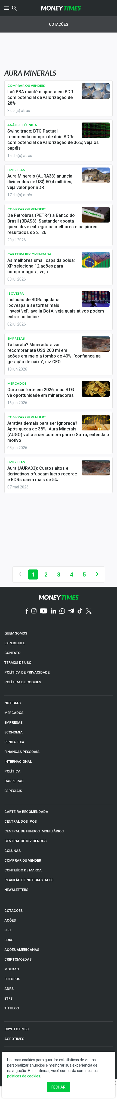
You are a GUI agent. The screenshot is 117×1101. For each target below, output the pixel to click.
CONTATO (12, 653)
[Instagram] (34, 611)
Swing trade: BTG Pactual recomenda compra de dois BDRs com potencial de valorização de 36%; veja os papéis (53, 139)
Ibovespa (15, 293)
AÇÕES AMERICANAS (21, 950)
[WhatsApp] (62, 611)
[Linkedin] (53, 611)
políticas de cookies (23, 1076)
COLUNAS (12, 851)
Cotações (58, 24)
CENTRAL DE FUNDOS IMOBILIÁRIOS (34, 831)
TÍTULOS (11, 1008)
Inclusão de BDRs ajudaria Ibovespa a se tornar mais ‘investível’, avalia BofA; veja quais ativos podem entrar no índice (55, 308)
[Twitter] (88, 611)
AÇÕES (10, 920)
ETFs (8, 998)
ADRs (9, 989)
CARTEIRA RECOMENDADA (26, 812)
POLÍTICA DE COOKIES (22, 682)
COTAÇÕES (13, 911)
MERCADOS (13, 713)
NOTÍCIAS (12, 703)
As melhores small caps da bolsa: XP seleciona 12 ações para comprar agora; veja (41, 266)
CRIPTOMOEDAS (18, 959)
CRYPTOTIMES (16, 1029)
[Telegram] (71, 611)
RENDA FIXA (14, 742)
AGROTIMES (14, 1039)
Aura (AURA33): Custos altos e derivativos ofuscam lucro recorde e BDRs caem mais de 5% (42, 474)
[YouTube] (44, 611)
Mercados (16, 383)
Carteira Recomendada (29, 254)
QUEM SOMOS (15, 633)
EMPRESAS (13, 722)
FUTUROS (12, 979)
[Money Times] (60, 8)
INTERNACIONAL (18, 761)
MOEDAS (11, 969)
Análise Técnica (22, 125)
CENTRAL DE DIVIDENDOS (25, 841)
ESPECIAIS (13, 791)
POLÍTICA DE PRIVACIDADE (27, 672)
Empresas (16, 170)
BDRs (8, 940)
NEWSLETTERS (16, 890)
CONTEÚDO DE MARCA (23, 870)
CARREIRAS (13, 781)
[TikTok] (80, 611)
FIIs (7, 930)
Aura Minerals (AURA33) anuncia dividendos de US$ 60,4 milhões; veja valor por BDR (39, 181)
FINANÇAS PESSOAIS (21, 752)
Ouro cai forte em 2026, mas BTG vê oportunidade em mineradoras (40, 392)
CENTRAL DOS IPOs (20, 821)
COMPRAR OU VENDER (22, 860)
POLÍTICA (12, 771)
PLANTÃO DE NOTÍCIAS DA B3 (28, 880)
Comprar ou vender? (26, 85)
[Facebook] (27, 611)
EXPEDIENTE (14, 643)
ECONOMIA (13, 732)
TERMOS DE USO (17, 663)
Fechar (58, 1087)
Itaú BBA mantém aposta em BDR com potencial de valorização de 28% (40, 97)
